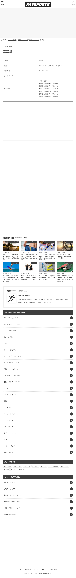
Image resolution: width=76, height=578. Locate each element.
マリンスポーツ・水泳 (12, 324)
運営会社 (28, 569)
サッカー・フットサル (12, 375)
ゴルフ (6, 343)
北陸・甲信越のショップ (12, 501)
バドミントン (8, 407)
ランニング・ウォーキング (13, 356)
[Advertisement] (38, 23)
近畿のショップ (9, 489)
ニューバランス (54, 466)
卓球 (5, 401)
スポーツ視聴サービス (12, 452)
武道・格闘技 (8, 337)
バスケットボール (10, 395)
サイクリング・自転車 (12, 363)
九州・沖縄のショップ (12, 514)
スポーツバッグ (9, 446)
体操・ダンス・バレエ (12, 382)
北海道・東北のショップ (12, 495)
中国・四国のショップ (12, 508)
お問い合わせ (53, 569)
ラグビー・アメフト (11, 433)
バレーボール (8, 427)
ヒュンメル (65, 466)
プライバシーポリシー (40, 569)
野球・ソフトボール (11, 369)
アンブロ (27, 466)
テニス (6, 388)
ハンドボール (8, 420)
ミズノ (14, 469)
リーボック (23, 469)
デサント (36, 466)
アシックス (8, 466)
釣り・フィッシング (11, 318)
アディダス (18, 466)
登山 (5, 439)
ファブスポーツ (34, 573)
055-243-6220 (43, 71)
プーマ (7, 469)
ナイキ (44, 466)
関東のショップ (9, 482)
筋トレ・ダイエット (11, 350)
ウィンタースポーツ (11, 330)
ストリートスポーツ (11, 414)
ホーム (22, 569)
